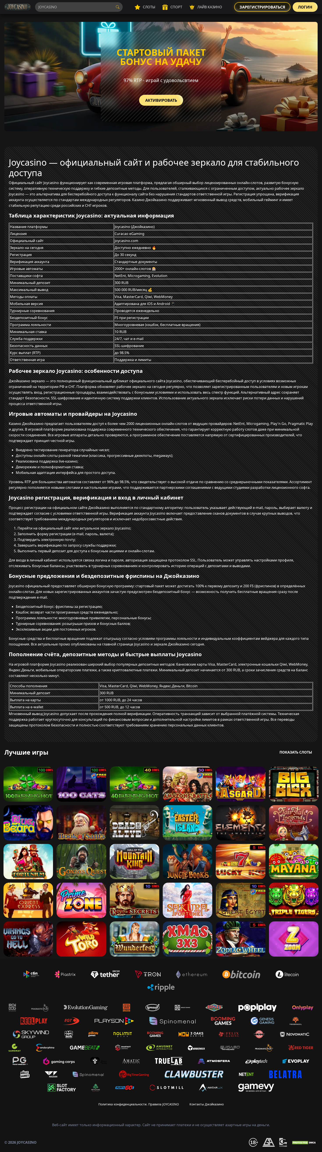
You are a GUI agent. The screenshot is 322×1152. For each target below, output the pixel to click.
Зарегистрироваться (262, 7)
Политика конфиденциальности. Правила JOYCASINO (138, 1104)
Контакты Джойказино (206, 1104)
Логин (305, 7)
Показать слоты (296, 752)
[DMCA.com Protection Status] (304, 1142)
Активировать (161, 100)
